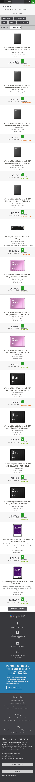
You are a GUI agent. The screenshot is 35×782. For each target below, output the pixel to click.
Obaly (12, 22)
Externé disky (20, 18)
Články (17, 727)
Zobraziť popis (17, 13)
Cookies (26, 708)
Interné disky (7, 18)
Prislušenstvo (23, 22)
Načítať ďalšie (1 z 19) (17, 609)
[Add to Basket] (22, 61)
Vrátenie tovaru (26, 706)
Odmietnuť (17, 771)
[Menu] (2, 2)
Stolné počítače (21, 718)
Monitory (20, 721)
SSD (4, 22)
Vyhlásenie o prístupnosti (14, 708)
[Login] (29, 2)
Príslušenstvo (6, 6)
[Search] (25, 2)
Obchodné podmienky (17, 700)
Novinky (21, 730)
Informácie (17, 697)
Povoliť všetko (17, 764)
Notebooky (12, 718)
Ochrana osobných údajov (12, 706)
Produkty (17, 715)
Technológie (15, 733)
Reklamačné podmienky (17, 703)
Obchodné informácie (10, 730)
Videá (22, 733)
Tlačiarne (28, 721)
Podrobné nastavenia (9, 776)
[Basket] (33, 2)
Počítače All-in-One (10, 721)
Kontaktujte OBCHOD (14, 687)
